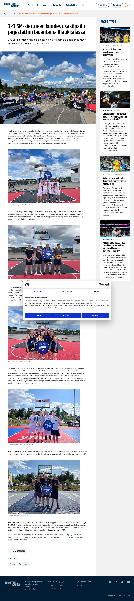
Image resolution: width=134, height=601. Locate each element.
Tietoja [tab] (96, 291)
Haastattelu (106, 110)
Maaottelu (106, 46)
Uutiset (12, 13)
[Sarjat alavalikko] (34, 5)
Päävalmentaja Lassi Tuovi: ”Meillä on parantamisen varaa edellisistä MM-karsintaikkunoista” (114, 247)
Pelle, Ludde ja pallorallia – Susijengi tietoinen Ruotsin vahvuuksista (114, 181)
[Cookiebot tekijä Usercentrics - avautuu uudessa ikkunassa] (100, 284)
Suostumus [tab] (38, 291)
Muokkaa (66, 315)
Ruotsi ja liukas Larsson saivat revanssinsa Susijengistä (113, 52)
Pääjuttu (25, 564)
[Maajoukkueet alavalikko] (50, 5)
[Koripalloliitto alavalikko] (78, 5)
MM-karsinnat (107, 175)
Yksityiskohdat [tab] (67, 291)
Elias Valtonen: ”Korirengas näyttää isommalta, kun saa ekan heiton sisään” (115, 117)
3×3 (13, 564)
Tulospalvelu (102, 5)
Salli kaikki (95, 315)
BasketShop (117, 5)
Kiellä (39, 315)
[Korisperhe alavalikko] (63, 5)
